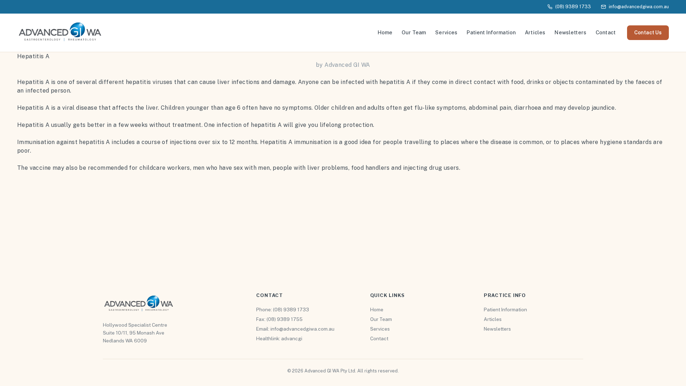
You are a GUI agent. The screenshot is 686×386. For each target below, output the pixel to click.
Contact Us (648, 32)
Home (385, 32)
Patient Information (491, 32)
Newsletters (570, 32)
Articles (535, 32)
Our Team (414, 32)
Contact (606, 32)
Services (446, 32)
